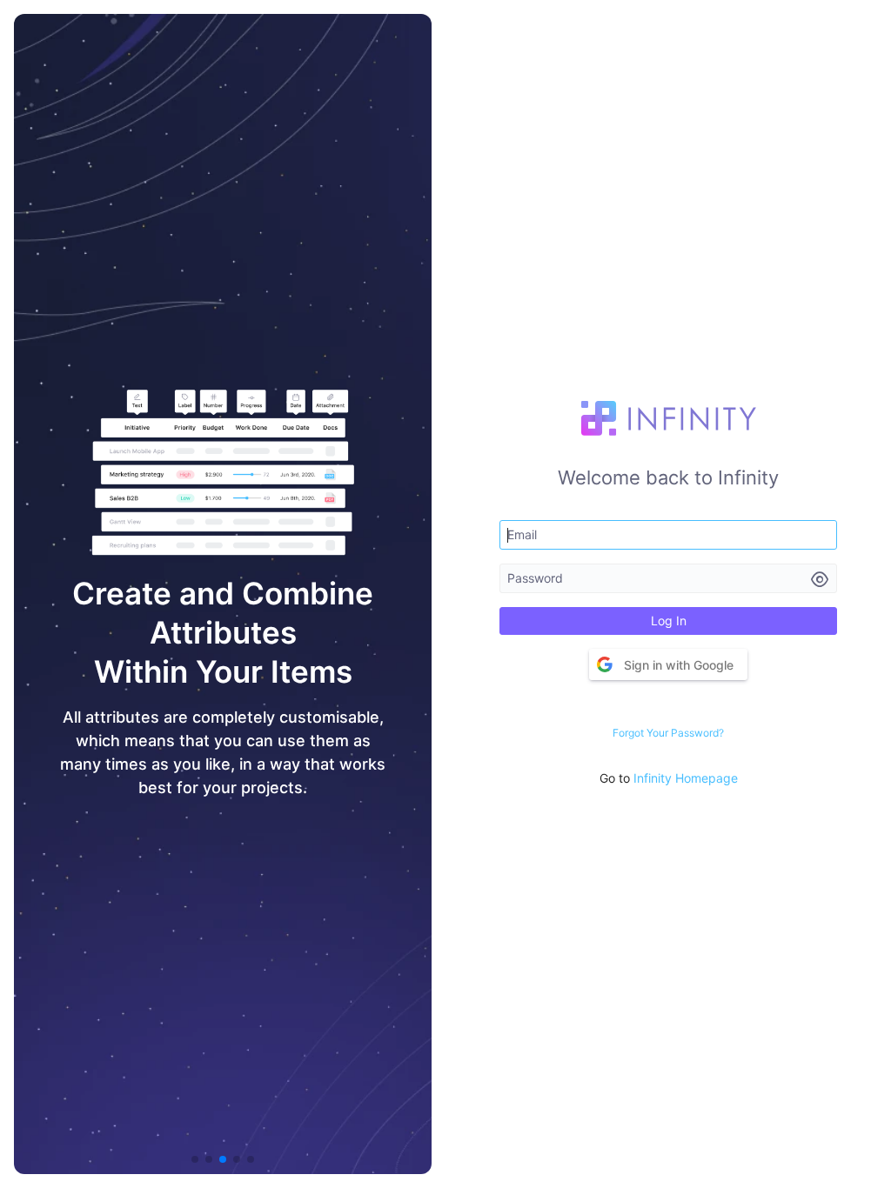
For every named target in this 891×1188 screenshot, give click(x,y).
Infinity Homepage (685, 778)
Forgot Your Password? (668, 732)
